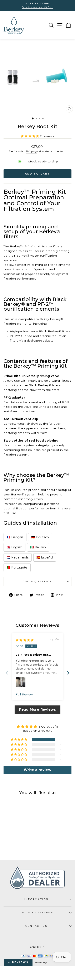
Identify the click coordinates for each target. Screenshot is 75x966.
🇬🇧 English (14, 547)
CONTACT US (36, 925)
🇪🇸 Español (44, 557)
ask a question (37, 581)
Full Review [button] (24, 694)
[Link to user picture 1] (21, 682)
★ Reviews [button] (18, 962)
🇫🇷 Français (15, 537)
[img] (25, 640)
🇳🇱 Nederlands (18, 557)
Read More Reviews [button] (37, 710)
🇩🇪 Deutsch (40, 537)
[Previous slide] (7, 672)
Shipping (31, 151)
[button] (30, 136)
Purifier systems (36, 912)
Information (36, 899)
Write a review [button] (37, 770)
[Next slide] (68, 672)
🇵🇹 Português (17, 567)
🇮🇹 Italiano (38, 547)
